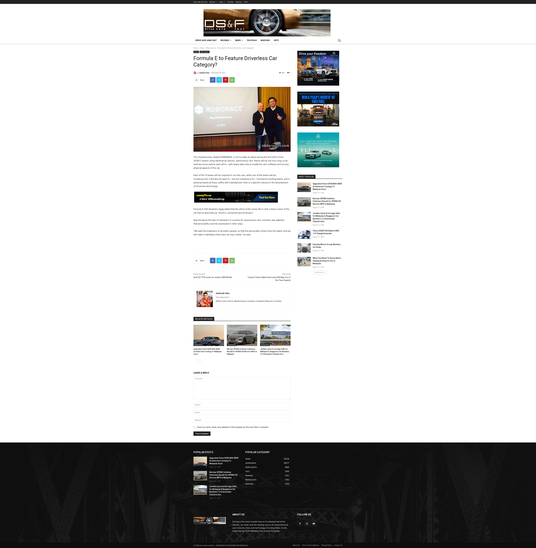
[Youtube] (313, 523)
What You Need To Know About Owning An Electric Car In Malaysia (327, 261)
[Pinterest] (225, 80)
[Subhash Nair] (195, 72)
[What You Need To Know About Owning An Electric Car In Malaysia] (304, 261)
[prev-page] (195, 361)
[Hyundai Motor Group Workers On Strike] (304, 248)
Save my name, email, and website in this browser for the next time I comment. (233, 427)
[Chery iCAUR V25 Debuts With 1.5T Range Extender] (304, 234)
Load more (319, 272)
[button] (339, 40)
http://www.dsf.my (222, 297)
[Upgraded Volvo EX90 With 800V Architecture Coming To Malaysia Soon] (208, 335)
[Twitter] (219, 80)
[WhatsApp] (232, 80)
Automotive (198, 345)
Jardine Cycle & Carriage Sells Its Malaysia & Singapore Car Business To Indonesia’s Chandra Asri (274, 351)
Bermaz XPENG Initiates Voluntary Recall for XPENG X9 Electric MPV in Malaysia (242, 351)
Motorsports (211, 48)
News (202, 48)
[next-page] (199, 361)
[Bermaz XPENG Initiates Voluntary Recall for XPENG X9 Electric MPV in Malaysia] (242, 335)
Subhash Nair (204, 73)
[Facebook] (213, 80)
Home (195, 48)
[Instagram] (307, 523)
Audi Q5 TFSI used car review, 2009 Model (212, 277)
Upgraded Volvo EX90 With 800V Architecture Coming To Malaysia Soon (207, 351)
